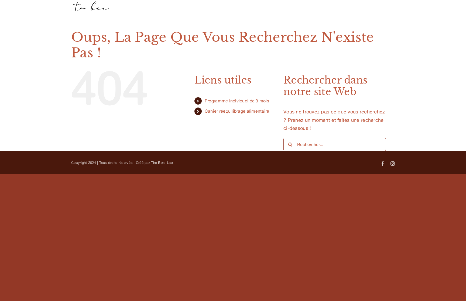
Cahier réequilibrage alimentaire (237, 111)
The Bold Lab (162, 162)
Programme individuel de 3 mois (237, 100)
